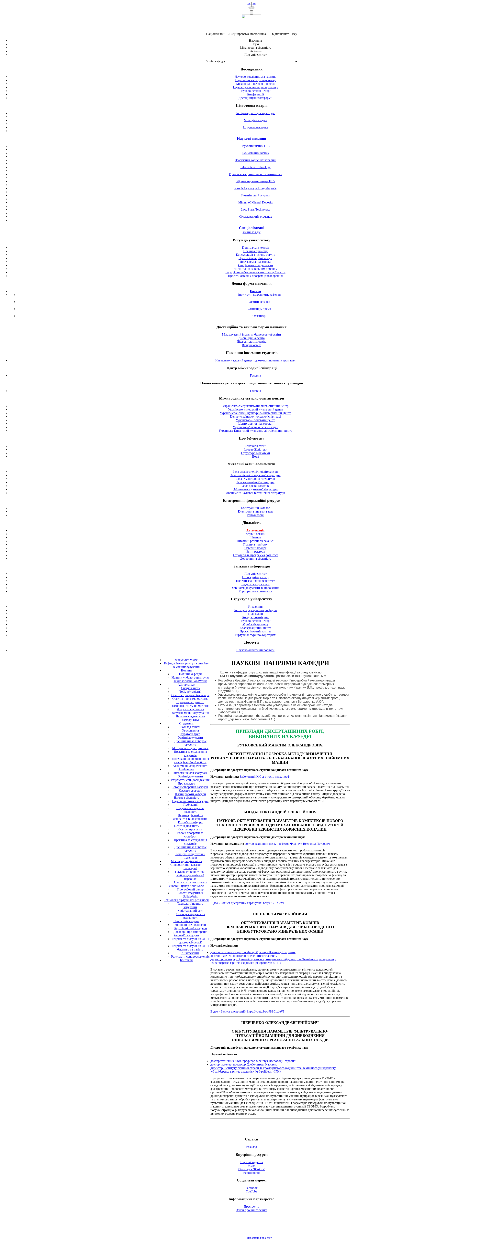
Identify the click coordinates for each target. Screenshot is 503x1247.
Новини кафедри (190, 674)
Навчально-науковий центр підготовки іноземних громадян (255, 360)
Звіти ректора (255, 551)
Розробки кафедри (190, 822)
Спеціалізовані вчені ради (251, 230)
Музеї (251, 1165)
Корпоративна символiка (255, 591)
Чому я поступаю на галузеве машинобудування (190, 711)
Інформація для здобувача (190, 772)
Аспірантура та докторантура (255, 113)
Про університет (255, 573)
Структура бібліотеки (255, 453)
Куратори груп (190, 734)
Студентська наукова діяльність (190, 809)
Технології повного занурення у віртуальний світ (190, 907)
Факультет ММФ (186, 659)
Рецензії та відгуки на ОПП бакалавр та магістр (190, 947)
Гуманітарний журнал (255, 195)
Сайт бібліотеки (255, 446)
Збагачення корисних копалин (255, 160)
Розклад (251, 1146)
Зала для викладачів (255, 485)
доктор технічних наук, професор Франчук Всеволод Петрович (287, 843)
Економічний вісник (255, 153)
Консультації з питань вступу (255, 254)
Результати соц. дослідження (190, 780)
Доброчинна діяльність (255, 558)
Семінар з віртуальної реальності (190, 915)
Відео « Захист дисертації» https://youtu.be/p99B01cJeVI (247, 903)
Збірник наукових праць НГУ (255, 181)
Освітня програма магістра (190, 698)
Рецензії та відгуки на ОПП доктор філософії (190, 940)
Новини (186, 670)
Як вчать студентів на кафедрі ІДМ (190, 718)
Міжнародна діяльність (186, 861)
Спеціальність (190, 688)
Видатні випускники (255, 584)
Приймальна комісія (255, 247)
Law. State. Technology (255, 209)
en (254, 3)
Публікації (190, 804)
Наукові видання (251, 138)
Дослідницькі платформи (255, 97)
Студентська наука (255, 127)
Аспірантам (186, 769)
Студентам (186, 723)
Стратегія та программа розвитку (255, 555)
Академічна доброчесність (190, 765)
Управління (255, 606)
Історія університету (255, 577)
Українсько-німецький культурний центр (255, 409)
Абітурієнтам (186, 684)
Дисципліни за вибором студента (190, 742)
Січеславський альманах (255, 216)
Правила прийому (255, 251)
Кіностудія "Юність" (251, 1169)
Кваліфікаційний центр (255, 627)
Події (255, 456)
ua (249, 3)
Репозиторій (255, 515)
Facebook (251, 1188)
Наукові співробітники (190, 871)
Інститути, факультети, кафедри (259, 294)
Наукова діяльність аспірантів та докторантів (190, 817)
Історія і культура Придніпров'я (255, 188)
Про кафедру (186, 783)
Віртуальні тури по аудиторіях (255, 635)
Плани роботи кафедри (190, 794)
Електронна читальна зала (255, 511)
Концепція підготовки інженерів (190, 855)
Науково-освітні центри (255, 90)
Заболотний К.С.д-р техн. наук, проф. (265, 776)
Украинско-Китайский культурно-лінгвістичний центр (255, 430)
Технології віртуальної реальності (186, 900)
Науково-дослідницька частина (255, 76)
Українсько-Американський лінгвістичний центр (255, 406)
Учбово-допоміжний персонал (190, 877)
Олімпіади (259, 315)
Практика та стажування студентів (190, 753)
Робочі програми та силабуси (190, 834)
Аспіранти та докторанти (190, 882)
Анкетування (190, 953)
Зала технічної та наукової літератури (255, 475)
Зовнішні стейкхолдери (190, 924)
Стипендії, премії (259, 308)
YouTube (251, 1191)
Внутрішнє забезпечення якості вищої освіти (255, 272)
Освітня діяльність (186, 825)
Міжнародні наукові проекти (255, 83)
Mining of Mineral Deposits (255, 202)
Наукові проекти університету (255, 80)
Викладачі (190, 868)
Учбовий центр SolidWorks (186, 886)
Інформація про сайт (259, 1237)
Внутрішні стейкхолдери (190, 928)
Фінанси (255, 537)
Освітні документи (190, 737)
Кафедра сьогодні (190, 790)
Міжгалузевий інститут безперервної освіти (251, 334)
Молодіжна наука (255, 120)
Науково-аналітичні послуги (255, 650)
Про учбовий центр (190, 889)
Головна (255, 375)
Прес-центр (251, 1206)
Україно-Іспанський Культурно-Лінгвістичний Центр (255, 413)
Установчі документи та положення (255, 587)
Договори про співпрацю (190, 931)
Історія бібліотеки (255, 449)
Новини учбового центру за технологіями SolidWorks (190, 679)
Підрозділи (255, 613)
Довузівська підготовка (255, 261)
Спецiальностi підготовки (255, 265)
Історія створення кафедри (190, 787)
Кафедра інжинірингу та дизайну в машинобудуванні (186, 665)
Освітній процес (255, 548)
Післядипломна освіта (251, 341)
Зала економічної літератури (255, 482)
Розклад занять (190, 727)
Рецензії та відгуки (186, 935)
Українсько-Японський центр (255, 420)
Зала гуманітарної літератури (255, 478)
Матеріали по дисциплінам (190, 748)
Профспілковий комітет (255, 631)
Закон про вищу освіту (251, 1210)
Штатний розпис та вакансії (255, 541)
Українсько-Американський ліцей (255, 427)
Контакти (186, 960)
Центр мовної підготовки (255, 423)
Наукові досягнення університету (255, 87)
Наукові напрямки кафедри (190, 801)
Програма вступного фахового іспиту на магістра (190, 704)
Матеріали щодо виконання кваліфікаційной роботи (190, 760)
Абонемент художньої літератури (255, 489)
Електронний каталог (255, 508)
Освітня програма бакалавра (190, 695)
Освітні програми (190, 829)
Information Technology (255, 167)
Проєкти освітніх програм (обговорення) (255, 275)
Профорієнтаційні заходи (255, 258)
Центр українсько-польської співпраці (255, 416)
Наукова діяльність (186, 797)
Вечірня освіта (251, 345)
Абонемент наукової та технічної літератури (255, 492)
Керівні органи (255, 533)
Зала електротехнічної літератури (255, 471)
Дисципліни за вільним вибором (255, 268)
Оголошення (190, 730)
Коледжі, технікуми (255, 617)
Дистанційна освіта (252, 338)
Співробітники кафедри (186, 864)
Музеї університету (255, 624)
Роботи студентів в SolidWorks (190, 894)
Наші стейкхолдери (186, 921)
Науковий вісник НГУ (255, 146)
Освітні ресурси (259, 301)
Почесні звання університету (255, 580)
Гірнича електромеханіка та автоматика (255, 174)
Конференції (255, 94)
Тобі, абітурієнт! (190, 691)
